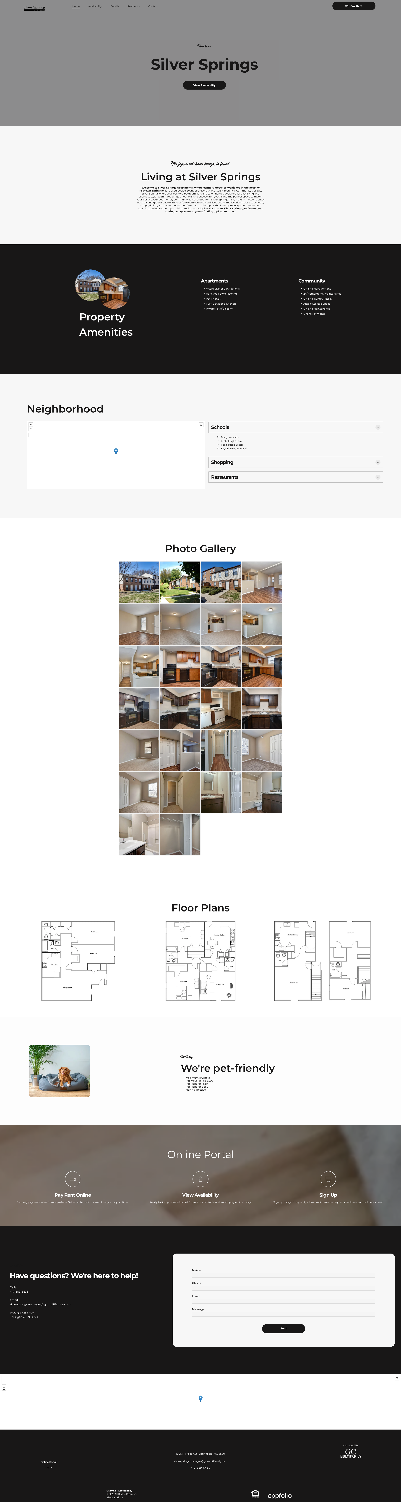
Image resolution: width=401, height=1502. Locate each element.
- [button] (31, 429)
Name (196, 1270)
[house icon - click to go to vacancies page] (200, 1185)
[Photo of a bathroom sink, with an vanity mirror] (221, 792)
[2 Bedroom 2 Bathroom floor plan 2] (200, 961)
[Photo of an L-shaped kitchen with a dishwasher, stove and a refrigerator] (262, 666)
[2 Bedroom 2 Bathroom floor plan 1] (78, 961)
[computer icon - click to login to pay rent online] (72, 1185)
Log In (48, 1467)
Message (198, 1309)
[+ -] (116, 455)
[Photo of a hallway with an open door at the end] (180, 792)
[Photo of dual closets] (180, 834)
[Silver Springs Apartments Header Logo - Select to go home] (35, 3)
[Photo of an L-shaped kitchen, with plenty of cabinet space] (221, 666)
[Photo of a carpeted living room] (180, 624)
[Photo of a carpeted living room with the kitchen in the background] (221, 624)
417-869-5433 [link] (19, 1291)
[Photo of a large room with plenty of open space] (139, 750)
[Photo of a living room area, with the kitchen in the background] (262, 582)
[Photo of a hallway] (221, 750)
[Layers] (201, 425)
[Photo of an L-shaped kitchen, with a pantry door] (180, 666)
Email (196, 1296)
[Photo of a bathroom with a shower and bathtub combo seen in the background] (262, 792)
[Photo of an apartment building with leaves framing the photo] (180, 582)
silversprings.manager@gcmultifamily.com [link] (40, 1304)
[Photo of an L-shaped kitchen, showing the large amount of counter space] (180, 708)
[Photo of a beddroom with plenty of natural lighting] (139, 792)
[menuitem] (75, 6)
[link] (351, 1450)
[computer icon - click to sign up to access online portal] (328, 1185)
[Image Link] (90, 285)
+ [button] (31, 425)
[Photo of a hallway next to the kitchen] (139, 666)
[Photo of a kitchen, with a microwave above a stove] (221, 708)
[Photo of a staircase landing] (180, 750)
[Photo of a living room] (139, 624)
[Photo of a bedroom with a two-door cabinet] (262, 750)
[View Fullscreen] (31, 435)
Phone (196, 1283)
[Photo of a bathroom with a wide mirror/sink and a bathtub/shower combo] (139, 834)
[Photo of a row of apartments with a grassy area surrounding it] (139, 582)
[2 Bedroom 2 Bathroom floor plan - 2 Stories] (322, 961)
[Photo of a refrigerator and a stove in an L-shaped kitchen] (139, 708)
